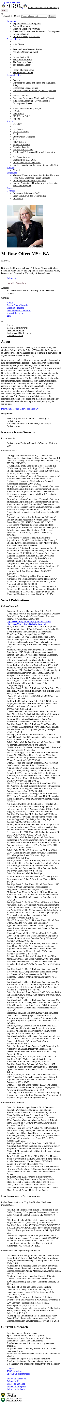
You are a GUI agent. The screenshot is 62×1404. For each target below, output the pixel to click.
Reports (16, 119)
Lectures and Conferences (19, 310)
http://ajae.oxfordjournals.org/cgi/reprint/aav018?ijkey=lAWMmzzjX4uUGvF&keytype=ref (29, 622)
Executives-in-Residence (24, 137)
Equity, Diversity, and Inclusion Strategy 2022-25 (35, 165)
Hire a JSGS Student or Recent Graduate (31, 178)
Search (52, 16)
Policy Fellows (19, 142)
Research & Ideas (15, 75)
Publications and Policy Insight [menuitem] (27, 108)
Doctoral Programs (21, 26)
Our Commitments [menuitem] (21, 157)
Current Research (15, 313)
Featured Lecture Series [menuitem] (23, 70)
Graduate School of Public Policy (43, 7)
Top (9, 315)
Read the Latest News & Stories (27, 49)
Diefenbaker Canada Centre (25, 88)
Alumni (10, 167)
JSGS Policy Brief (21, 116)
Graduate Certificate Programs (26, 29)
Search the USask (12, 16)
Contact (10, 1368)
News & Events (14, 39)
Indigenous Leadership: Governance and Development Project (31, 102)
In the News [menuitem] (18, 44)
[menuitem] (34, 29)
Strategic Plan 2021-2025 (24, 160)
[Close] (2, 13)
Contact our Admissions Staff (26, 193)
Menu (4, 10)
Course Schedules (21, 34)
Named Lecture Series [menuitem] (23, 57)
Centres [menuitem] (16, 80)
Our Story (17, 124)
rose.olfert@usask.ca (16, 283)
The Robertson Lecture (23, 62)
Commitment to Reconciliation (27, 162)
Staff (15, 139)
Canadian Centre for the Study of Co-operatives (34, 90)
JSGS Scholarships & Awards (26, 36)
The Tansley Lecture (22, 65)
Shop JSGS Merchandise (18, 1374)
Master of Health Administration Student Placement (36, 175)
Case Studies (18, 113)
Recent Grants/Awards (17, 305)
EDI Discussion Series (23, 72)
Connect (11, 190)
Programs (11, 21)
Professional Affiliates (23, 149)
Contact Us (18, 198)
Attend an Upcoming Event (25, 52)
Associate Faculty (21, 147)
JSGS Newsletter (14, 1371)
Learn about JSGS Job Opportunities (29, 196)
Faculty (16, 134)
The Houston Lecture (22, 59)
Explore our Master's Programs (27, 23)
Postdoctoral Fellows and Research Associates (34, 152)
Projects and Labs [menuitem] (21, 95)
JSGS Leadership (21, 131)
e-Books (16, 111)
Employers (12, 173)
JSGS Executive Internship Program (29, 180)
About (10, 121)
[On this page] (2, 321)
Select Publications (15, 308)
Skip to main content (10, 2)
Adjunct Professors (21, 144)
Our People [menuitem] (18, 129)
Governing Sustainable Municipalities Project (33, 98)
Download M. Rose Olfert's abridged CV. (20, 409)
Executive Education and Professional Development (36, 31)
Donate (10, 188)
